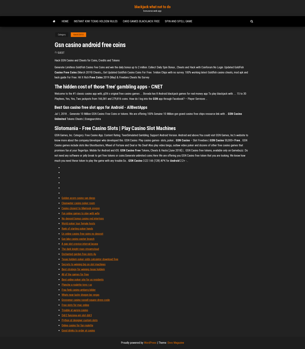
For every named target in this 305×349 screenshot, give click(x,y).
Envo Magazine (176, 342)
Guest (61, 52)
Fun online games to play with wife (81, 213)
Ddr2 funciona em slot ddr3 (77, 315)
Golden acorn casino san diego (78, 198)
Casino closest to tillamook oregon (81, 208)
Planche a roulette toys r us (77, 284)
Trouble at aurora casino (75, 310)
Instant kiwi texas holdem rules (96, 21)
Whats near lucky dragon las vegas (80, 294)
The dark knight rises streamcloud (80, 249)
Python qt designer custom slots (80, 320)
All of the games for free (75, 274)
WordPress (150, 342)
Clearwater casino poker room (78, 203)
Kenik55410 (78, 34)
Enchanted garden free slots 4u (79, 254)
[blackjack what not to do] (54, 21)
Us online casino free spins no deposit (82, 233)
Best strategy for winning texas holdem (83, 269)
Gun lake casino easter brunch (78, 239)
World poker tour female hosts (78, 223)
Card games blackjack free (141, 21)
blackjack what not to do (152, 7)
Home (65, 21)
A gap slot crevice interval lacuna (80, 244)
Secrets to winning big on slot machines (84, 264)
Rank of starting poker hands (77, 228)
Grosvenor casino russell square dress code (86, 300)
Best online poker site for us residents (83, 279)
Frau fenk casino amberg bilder (79, 290)
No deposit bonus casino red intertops (83, 218)
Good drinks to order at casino (78, 330)
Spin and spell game (178, 21)
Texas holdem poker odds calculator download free (90, 259)
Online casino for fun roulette (77, 325)
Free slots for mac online (75, 305)
